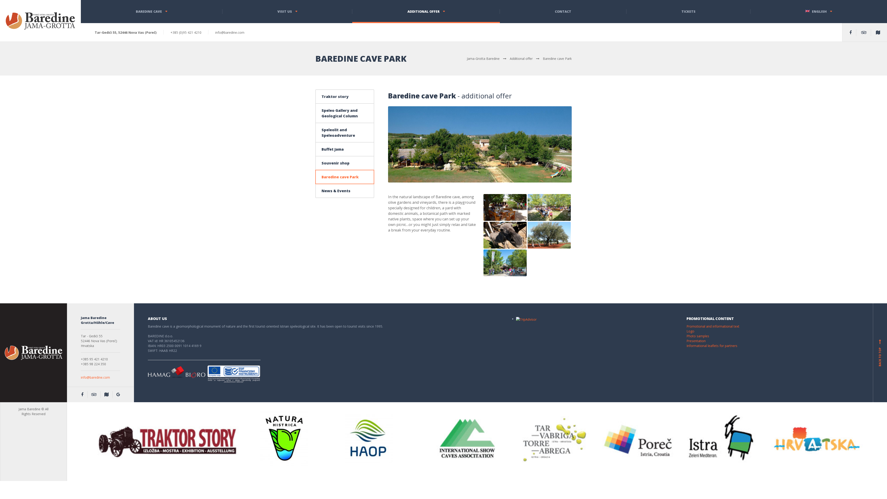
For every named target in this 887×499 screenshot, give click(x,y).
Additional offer (423, 11)
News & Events (336, 190)
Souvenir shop (335, 163)
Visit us (284, 11)
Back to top (880, 353)
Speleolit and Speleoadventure (338, 132)
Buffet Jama (333, 149)
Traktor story (335, 96)
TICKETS (688, 11)
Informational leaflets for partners (712, 346)
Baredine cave (149, 11)
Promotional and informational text (713, 326)
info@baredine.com (95, 377)
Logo (690, 331)
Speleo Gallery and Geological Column (340, 113)
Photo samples (698, 336)
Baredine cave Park (340, 177)
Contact (563, 11)
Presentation (696, 341)
